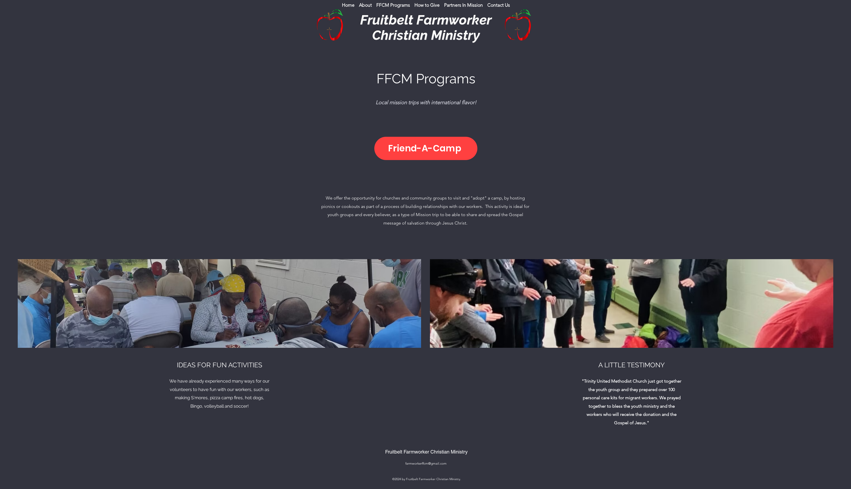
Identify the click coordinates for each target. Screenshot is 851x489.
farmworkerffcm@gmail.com (426, 463)
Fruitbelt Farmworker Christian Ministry (426, 452)
